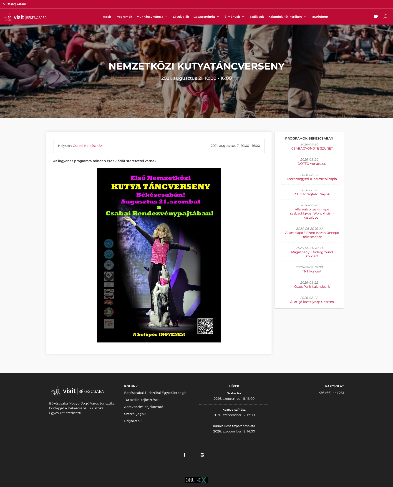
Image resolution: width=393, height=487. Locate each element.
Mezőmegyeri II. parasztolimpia (312, 179)
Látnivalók (181, 16)
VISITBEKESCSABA (25, 17)
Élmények (232, 16)
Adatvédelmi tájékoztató (143, 407)
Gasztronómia (205, 16)
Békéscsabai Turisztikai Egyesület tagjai (155, 393)
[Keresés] (385, 17)
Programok (124, 16)
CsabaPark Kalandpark (312, 287)
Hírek (107, 16)
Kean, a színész (234, 409)
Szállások (257, 16)
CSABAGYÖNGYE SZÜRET (312, 148)
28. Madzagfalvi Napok (312, 194)
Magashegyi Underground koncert (312, 254)
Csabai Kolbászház (87, 146)
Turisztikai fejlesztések (141, 400)
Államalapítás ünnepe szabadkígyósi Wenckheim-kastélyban (312, 213)
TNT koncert (312, 271)
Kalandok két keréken (285, 16)
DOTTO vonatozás (311, 164)
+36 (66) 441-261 (331, 393)
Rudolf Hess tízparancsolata (234, 426)
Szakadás (234, 393)
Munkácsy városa (150, 16)
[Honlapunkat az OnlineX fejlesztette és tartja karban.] (196, 479)
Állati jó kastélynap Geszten (312, 302)
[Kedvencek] (376, 17)
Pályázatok (132, 421)
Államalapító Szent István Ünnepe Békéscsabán (312, 235)
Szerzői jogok (135, 414)
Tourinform (319, 16)
